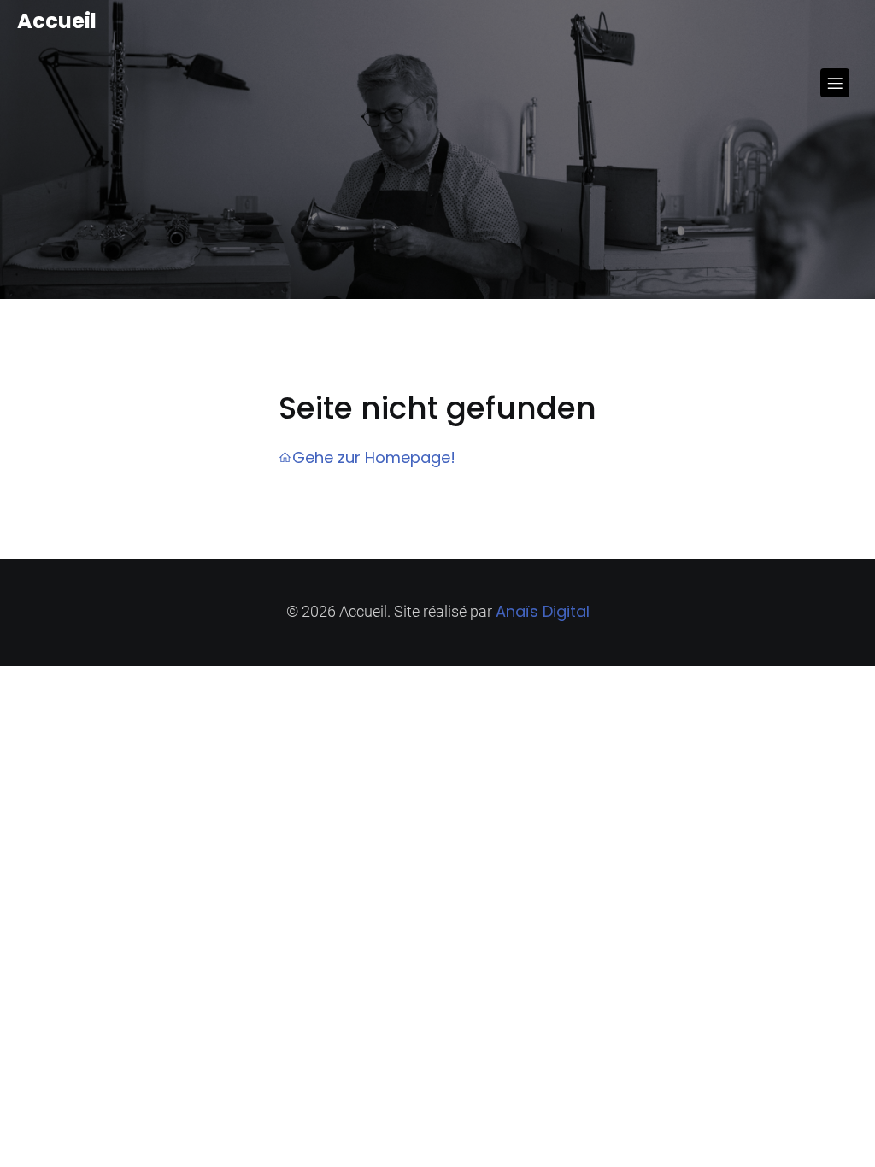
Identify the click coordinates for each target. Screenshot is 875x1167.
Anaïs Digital (543, 611)
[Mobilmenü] (834, 82)
